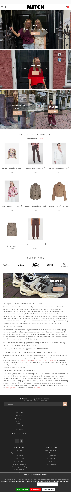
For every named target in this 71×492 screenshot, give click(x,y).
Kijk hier (58, 289)
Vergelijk (52, 461)
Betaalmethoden (19, 461)
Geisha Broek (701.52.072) (35, 168)
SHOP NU (53, 111)
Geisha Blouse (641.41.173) (12, 168)
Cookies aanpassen (48, 489)
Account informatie (51, 450)
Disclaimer (19, 456)
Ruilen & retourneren (19, 464)
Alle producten (52, 464)
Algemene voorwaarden (19, 453)
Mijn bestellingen (52, 453)
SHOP (35, 73)
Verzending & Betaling (19, 467)
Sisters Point (42, 360)
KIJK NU (35, 33)
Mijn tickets (52, 456)
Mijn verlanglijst (52, 458)
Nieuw (41, 138)
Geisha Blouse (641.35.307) (59, 168)
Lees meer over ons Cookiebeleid (47, 484)
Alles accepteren (22, 489)
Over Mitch (19, 450)
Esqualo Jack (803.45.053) (59, 206)
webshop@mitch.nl (20, 433)
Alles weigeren (35, 489)
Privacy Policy (19, 458)
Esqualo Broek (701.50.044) (35, 244)
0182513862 (38, 388)
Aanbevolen (32, 138)
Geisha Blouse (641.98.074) (12, 206)
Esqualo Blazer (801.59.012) (35, 206)
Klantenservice (19, 470)
